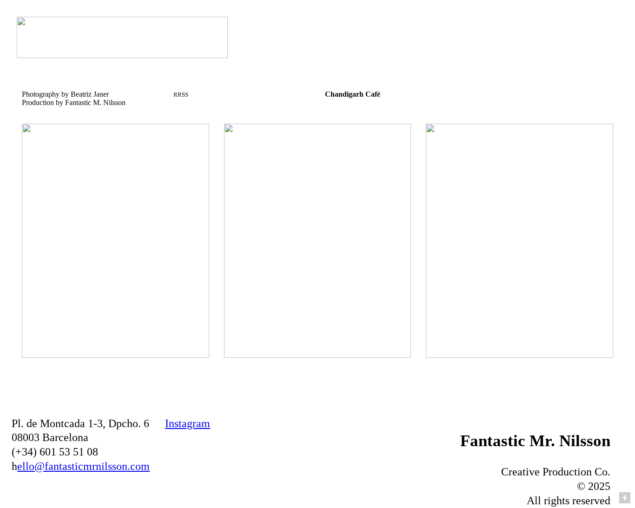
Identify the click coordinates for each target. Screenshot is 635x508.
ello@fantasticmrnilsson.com (83, 466)
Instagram (187, 423)
